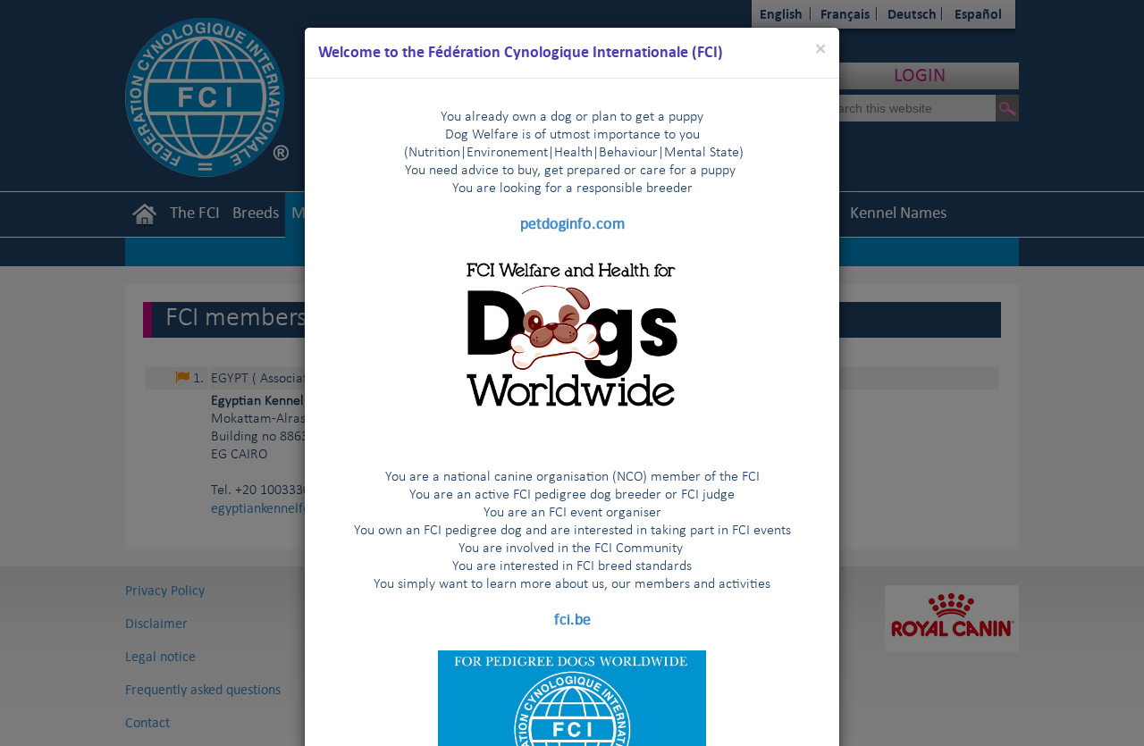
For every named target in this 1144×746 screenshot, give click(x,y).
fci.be (572, 619)
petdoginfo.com (572, 223)
